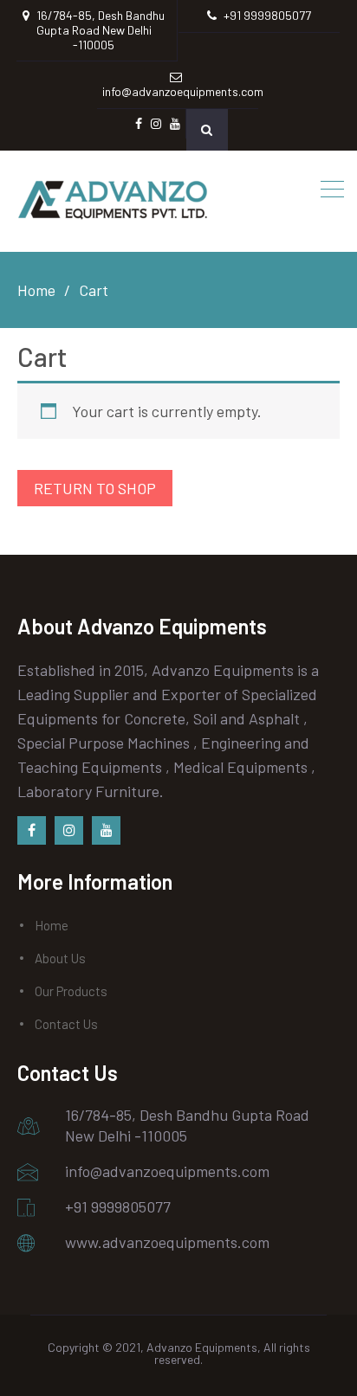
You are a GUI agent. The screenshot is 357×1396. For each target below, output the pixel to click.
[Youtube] (106, 830)
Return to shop (95, 488)
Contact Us (66, 1024)
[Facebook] (31, 830)
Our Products (71, 991)
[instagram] (69, 830)
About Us (60, 958)
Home (51, 925)
